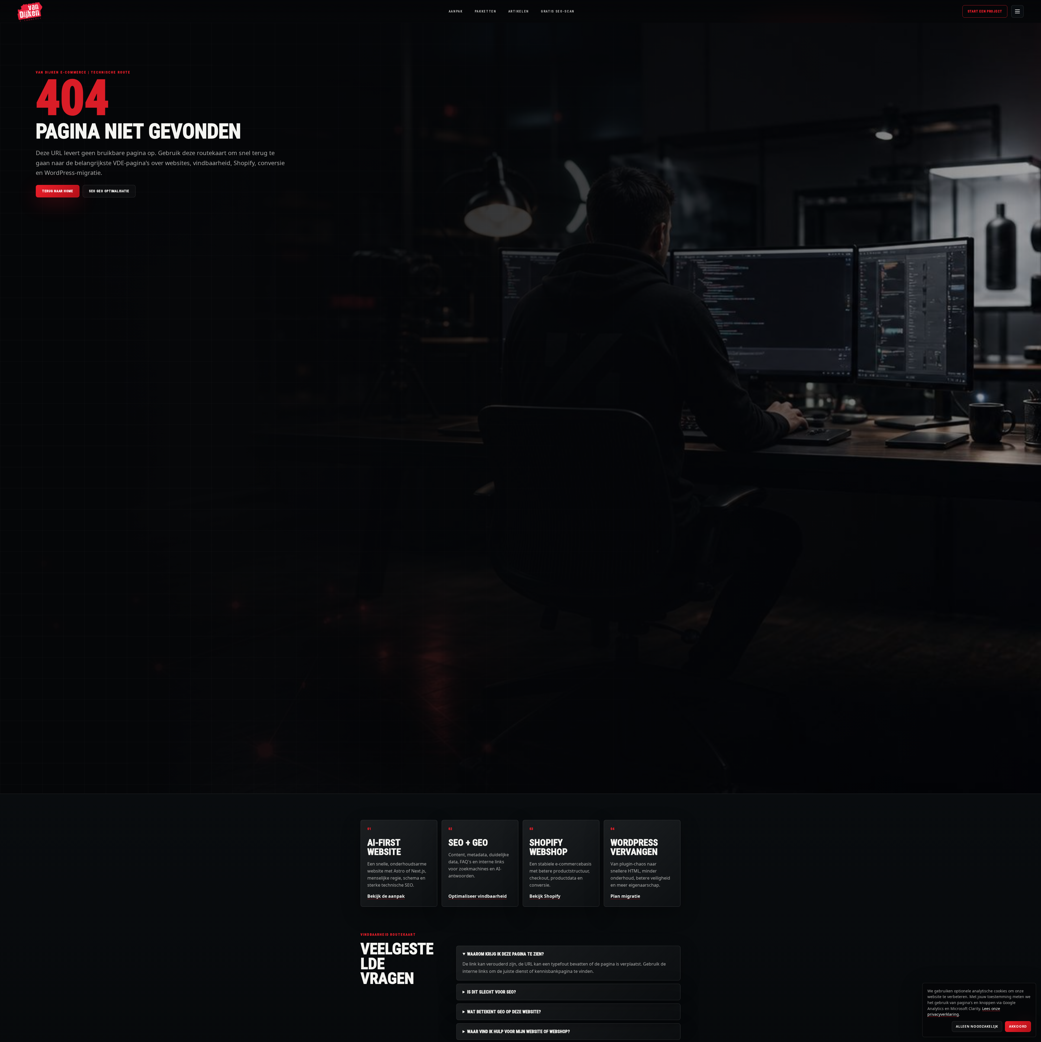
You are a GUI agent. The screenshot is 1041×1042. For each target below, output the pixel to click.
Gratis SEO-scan (557, 11)
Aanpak (456, 11)
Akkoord (1018, 1026)
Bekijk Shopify (544, 896)
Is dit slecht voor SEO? (491, 992)
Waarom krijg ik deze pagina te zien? (505, 954)
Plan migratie (625, 896)
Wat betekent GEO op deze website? (504, 1011)
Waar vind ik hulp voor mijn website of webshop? (518, 1031)
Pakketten (485, 11)
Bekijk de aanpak (386, 896)
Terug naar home (57, 191)
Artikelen (518, 11)
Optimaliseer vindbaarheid (477, 896)
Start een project (985, 11)
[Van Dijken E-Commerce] (29, 11)
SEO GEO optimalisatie (109, 191)
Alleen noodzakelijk (977, 1026)
